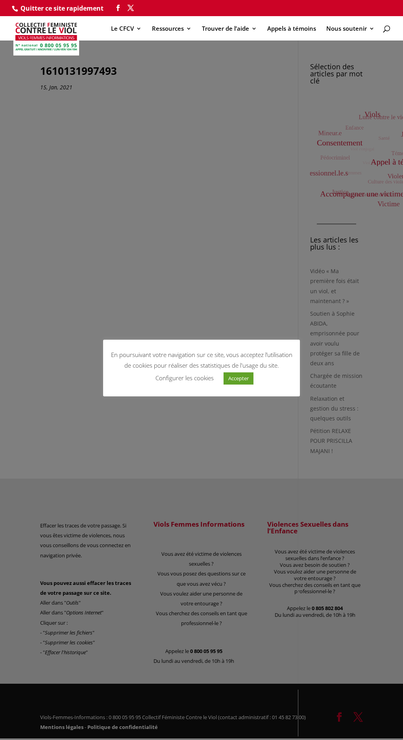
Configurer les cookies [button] (184, 378)
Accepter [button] (238, 378)
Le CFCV (122, 29)
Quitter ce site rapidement (62, 8)
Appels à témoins (291, 29)
